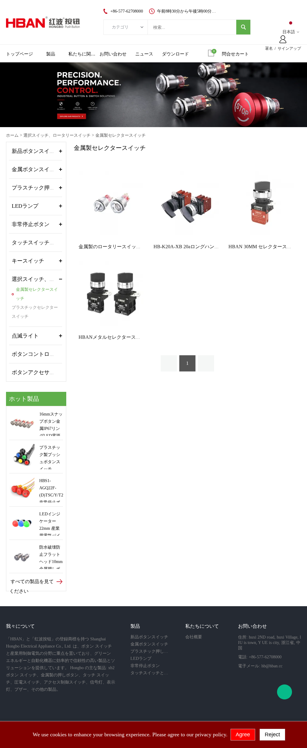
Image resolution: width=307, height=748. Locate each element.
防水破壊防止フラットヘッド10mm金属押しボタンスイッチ (51, 557)
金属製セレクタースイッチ (120, 135)
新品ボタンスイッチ (36, 151)
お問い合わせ (113, 54)
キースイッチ (28, 261)
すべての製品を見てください (31, 582)
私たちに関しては (81, 54)
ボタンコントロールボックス (47, 354)
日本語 (288, 32)
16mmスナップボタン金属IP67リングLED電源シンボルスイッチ (51, 424)
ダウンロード (175, 54)
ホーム (12, 135)
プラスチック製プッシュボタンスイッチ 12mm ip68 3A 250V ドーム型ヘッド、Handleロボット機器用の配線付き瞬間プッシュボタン (49, 457)
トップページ (19, 54)
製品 (50, 54)
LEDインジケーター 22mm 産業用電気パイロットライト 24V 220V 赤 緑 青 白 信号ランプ (50, 524)
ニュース (144, 54)
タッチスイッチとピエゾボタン (49, 243)
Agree (243, 735)
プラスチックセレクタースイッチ (35, 312)
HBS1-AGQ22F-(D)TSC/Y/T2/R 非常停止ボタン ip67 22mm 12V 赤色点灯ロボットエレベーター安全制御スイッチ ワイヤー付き (51, 490)
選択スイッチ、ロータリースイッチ (57, 135)
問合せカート (235, 54)
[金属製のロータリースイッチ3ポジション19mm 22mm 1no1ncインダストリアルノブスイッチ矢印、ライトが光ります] (111, 202)
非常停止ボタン (30, 224)
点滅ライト (25, 336)
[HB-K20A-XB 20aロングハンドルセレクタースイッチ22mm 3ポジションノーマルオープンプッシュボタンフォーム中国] (186, 202)
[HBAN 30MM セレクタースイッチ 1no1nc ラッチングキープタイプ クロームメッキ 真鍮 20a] (261, 202)
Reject (272, 735)
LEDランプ (25, 206)
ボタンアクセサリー (36, 372)
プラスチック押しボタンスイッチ (52, 188)
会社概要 (193, 637)
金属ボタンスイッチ (36, 169)
